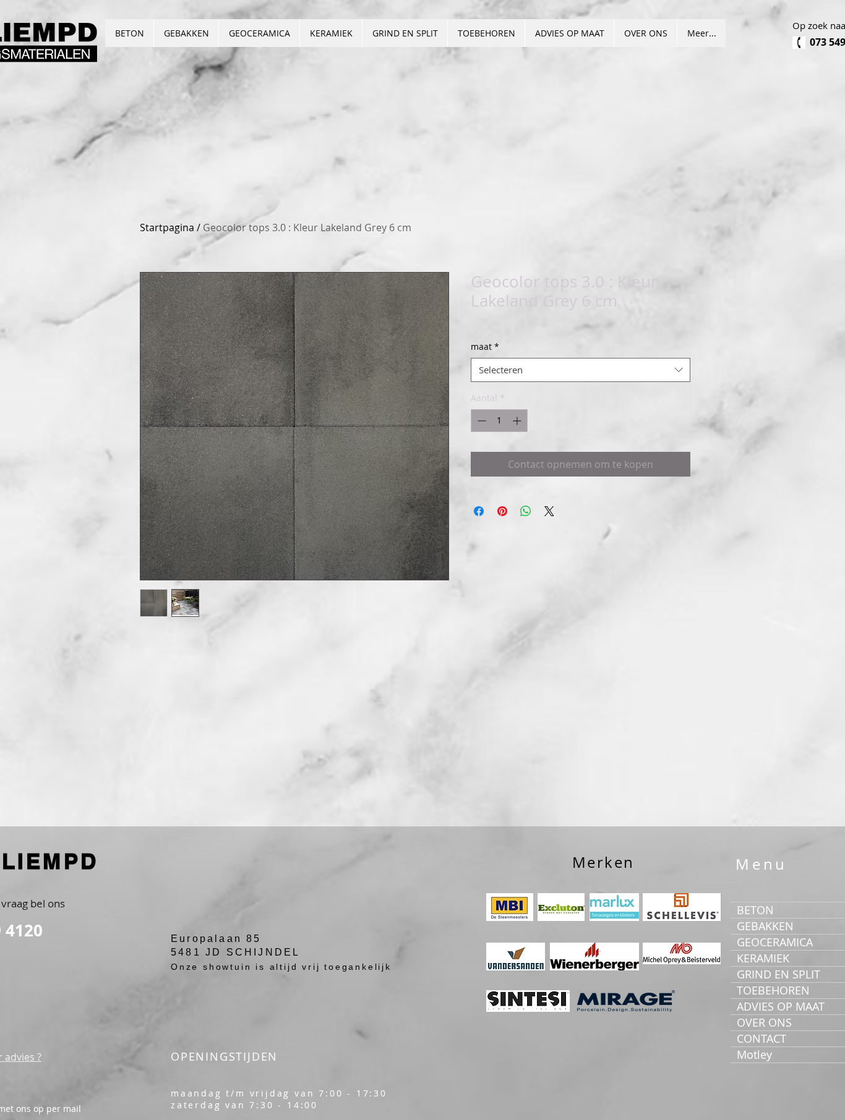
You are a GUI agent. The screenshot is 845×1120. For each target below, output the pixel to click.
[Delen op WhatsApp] (525, 511)
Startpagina (167, 227)
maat (485, 346)
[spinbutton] (499, 420)
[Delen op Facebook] (478, 511)
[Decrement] (480, 420)
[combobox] (580, 370)
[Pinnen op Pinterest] (502, 511)
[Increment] (518, 420)
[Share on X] (549, 511)
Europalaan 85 (216, 938)
